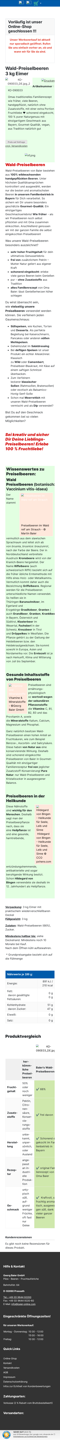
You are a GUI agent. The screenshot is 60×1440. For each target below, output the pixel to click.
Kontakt (7, 1363)
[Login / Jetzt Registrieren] (28, 3)
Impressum (9, 1377)
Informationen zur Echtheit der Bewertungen (30, 1436)
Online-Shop (10, 1358)
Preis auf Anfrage (16, 142)
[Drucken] (48, 80)
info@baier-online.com (23, 1304)
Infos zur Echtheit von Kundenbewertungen (26, 1386)
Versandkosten (11, 1367)
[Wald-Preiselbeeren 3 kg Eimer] (18, 82)
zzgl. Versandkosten (16, 145)
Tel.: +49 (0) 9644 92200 (17, 1297)
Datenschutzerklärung (15, 1381)
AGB (5, 1372)
